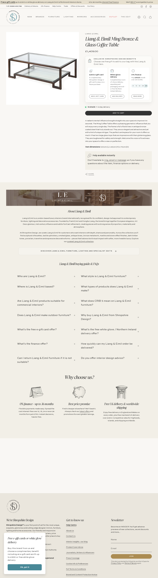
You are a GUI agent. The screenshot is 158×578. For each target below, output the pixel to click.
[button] (40, 17)
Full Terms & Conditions (76, 569)
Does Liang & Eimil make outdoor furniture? (44, 315)
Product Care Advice (74, 547)
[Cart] (150, 17)
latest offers (85, 411)
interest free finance (110, 2)
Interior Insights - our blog (77, 542)
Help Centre (56, 6)
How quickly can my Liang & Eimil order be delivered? (107, 346)
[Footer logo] (13, 506)
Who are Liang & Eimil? (31, 276)
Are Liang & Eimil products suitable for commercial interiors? (41, 303)
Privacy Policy (116, 563)
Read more (137, 96)
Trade (66, 6)
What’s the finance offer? (32, 344)
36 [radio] (146, 86)
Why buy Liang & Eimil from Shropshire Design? (104, 317)
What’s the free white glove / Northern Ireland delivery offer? (108, 331)
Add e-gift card (97, 96)
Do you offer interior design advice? (102, 358)
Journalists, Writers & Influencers (80, 552)
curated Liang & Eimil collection (80, 241)
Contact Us (71, 536)
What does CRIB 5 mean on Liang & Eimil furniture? (106, 303)
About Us (70, 531)
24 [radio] (143, 86)
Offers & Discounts (78, 6)
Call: (14, 6)
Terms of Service (131, 563)
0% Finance (45, 6)
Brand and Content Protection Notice (81, 575)
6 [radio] (133, 86)
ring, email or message (115, 160)
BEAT (133, 2)
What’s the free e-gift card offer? (37, 329)
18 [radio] (139, 86)
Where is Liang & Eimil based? (35, 287)
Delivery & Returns (31, 6)
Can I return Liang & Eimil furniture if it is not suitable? (44, 360)
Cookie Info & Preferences (77, 564)
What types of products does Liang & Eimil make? (107, 289)
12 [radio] (136, 86)
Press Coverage (72, 558)
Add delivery (117, 96)
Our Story (90, 6)
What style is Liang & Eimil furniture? (103, 276)
